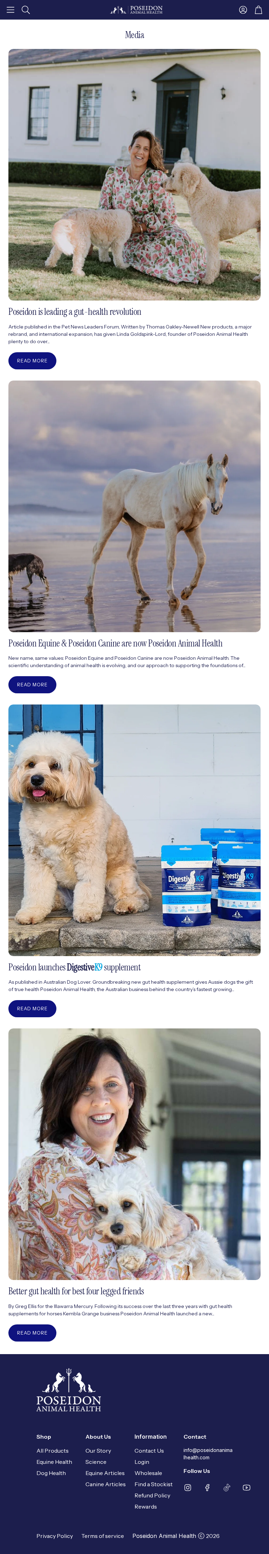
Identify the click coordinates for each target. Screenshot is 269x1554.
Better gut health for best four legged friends (76, 1291)
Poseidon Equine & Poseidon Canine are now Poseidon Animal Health (115, 643)
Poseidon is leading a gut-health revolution (75, 311)
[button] (10, 10)
